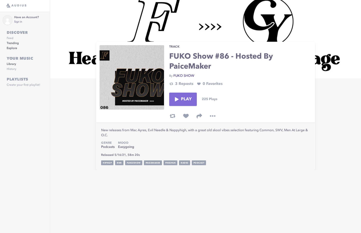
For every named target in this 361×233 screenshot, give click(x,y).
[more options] (212, 116)
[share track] (199, 116)
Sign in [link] (18, 22)
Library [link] (11, 64)
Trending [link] (13, 43)
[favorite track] (186, 116)
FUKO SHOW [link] (183, 76)
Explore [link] (12, 48)
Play (186, 99)
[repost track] (172, 116)
